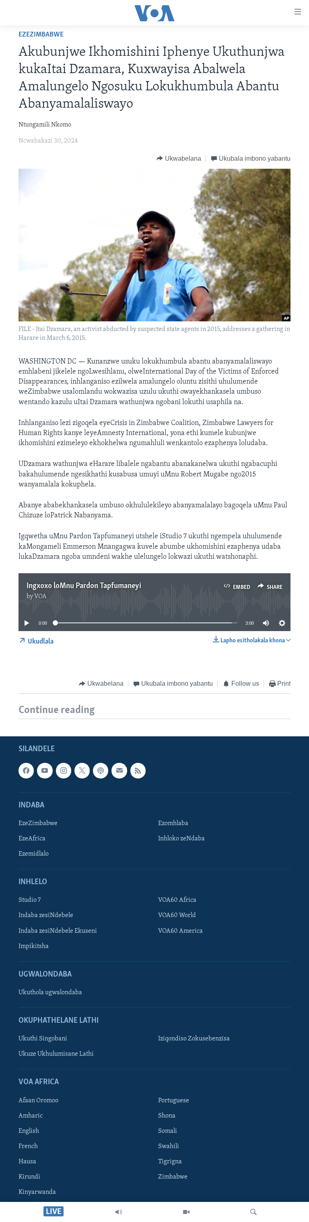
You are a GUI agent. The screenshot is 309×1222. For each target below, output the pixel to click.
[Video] (186, 1212)
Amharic (31, 1116)
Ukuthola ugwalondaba (50, 992)
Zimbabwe (172, 1177)
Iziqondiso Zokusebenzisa (194, 1039)
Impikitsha (34, 946)
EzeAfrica (32, 839)
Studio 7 (30, 900)
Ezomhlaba (173, 823)
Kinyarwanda (37, 1192)
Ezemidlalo (34, 854)
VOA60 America (180, 931)
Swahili (168, 1146)
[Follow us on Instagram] (63, 771)
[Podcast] (100, 771)
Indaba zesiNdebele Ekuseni (58, 931)
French (28, 1146)
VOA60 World (177, 916)
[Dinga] (253, 1212)
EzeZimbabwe (41, 35)
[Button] (179, 158)
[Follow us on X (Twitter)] (82, 771)
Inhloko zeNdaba (181, 839)
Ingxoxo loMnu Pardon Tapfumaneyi (84, 586)
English (29, 1131)
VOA (40, 596)
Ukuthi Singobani (43, 1039)
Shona (166, 1116)
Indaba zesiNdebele (46, 916)
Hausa (27, 1162)
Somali (167, 1131)
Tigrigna (170, 1162)
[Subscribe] (119, 771)
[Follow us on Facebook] (26, 771)
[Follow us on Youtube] (44, 771)
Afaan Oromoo (38, 1100)
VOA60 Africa (177, 900)
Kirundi (29, 1177)
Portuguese (173, 1100)
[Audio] (119, 1212)
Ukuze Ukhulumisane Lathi (56, 1054)
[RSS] (138, 771)
